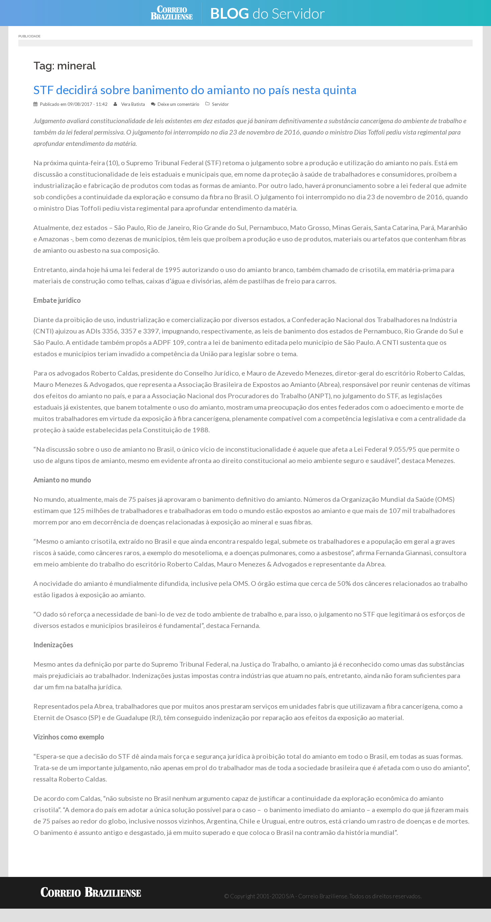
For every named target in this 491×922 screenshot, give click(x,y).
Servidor (220, 104)
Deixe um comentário (178, 104)
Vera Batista (133, 104)
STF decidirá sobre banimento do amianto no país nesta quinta (195, 89)
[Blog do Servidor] (272, 12)
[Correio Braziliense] (177, 12)
